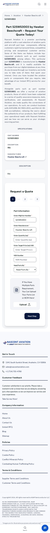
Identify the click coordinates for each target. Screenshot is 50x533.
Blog (4, 431)
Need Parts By (19, 265)
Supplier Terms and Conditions (15, 478)
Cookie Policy (8, 455)
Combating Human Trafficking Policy (18, 464)
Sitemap (5, 436)
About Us (6, 418)
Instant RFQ (7, 427)
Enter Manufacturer (22, 225)
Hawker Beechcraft (32, 15)
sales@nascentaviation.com (17, 367)
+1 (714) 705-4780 (14, 371)
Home (7, 15)
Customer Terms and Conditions (16, 483)
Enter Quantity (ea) (21, 235)
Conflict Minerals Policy (12, 459)
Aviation (17, 15)
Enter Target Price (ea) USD (24, 245)
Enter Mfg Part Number (23, 216)
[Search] (39, 4)
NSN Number (18, 255)
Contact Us (7, 422)
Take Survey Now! (10, 399)
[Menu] (45, 4)
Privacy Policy (8, 450)
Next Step (32, 316)
